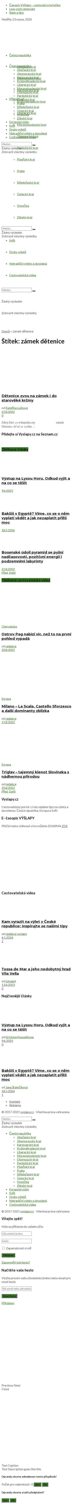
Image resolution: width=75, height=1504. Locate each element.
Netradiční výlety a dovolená (28, 133)
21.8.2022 (8, 411)
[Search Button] (33, 145)
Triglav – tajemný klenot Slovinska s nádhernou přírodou (35, 774)
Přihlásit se (16, 99)
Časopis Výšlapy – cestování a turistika (34, 5)
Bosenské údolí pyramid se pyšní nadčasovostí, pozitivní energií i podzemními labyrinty (32, 556)
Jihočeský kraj (26, 70)
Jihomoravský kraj (29, 73)
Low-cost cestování (22, 9)
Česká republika (20, 55)
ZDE (65, 826)
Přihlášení (8, 1303)
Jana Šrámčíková (17, 1087)
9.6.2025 (7, 490)
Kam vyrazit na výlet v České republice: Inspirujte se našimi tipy (35, 923)
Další (12, 572)
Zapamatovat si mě (18, 1248)
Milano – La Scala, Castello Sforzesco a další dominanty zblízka (36, 708)
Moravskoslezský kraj (31, 124)
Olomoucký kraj (27, 92)
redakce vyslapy (16, 934)
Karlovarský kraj (28, 77)
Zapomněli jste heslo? (16, 1262)
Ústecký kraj (25, 110)
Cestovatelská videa (22, 137)
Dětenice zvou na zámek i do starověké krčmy (29, 398)
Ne (45, 1484)
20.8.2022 (8, 650)
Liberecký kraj (26, 84)
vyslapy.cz (27, 1112)
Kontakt (14, 1101)
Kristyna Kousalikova (20, 1037)
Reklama (15, 1105)
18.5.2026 (8, 530)
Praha (21, 103)
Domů (6, 331)
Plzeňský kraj (26, 99)
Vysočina (23, 114)
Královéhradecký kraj (31, 101)
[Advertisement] (37, 288)
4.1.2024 (7, 937)
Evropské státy (19, 122)
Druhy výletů (17, 129)
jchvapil (11, 981)
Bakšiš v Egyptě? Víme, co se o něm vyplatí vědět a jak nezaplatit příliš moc (35, 518)
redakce (11, 646)
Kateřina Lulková (17, 408)
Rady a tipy (16, 12)
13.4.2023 (8, 985)
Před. (5, 572)
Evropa (6, 698)
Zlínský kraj (24, 118)
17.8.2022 (8, 722)
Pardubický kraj (27, 148)
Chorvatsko (9, 626)
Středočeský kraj (28, 107)
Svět (12, 240)
